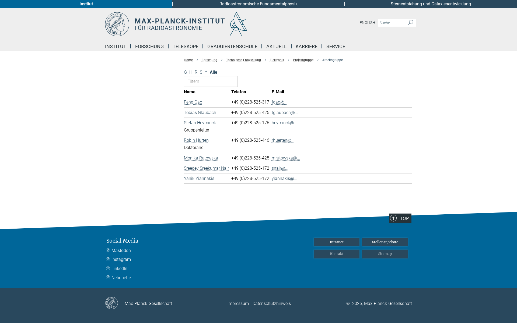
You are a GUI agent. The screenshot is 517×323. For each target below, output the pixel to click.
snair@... (280, 168)
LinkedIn (119, 268)
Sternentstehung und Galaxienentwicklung (431, 3)
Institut (86, 3)
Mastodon (121, 250)
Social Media (122, 241)
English (367, 22)
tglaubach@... (285, 112)
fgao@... (280, 102)
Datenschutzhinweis (272, 303)
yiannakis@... (284, 178)
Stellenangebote (385, 242)
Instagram (121, 259)
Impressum (238, 303)
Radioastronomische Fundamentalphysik (258, 3)
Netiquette (121, 277)
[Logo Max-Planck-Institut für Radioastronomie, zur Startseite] (206, 24)
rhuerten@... (283, 140)
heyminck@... (284, 122)
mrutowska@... (286, 158)
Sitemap (385, 254)
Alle (213, 72)
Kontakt (336, 254)
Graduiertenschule (232, 46)
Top (404, 218)
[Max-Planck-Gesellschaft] (115, 303)
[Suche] (410, 23)
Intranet (337, 242)
